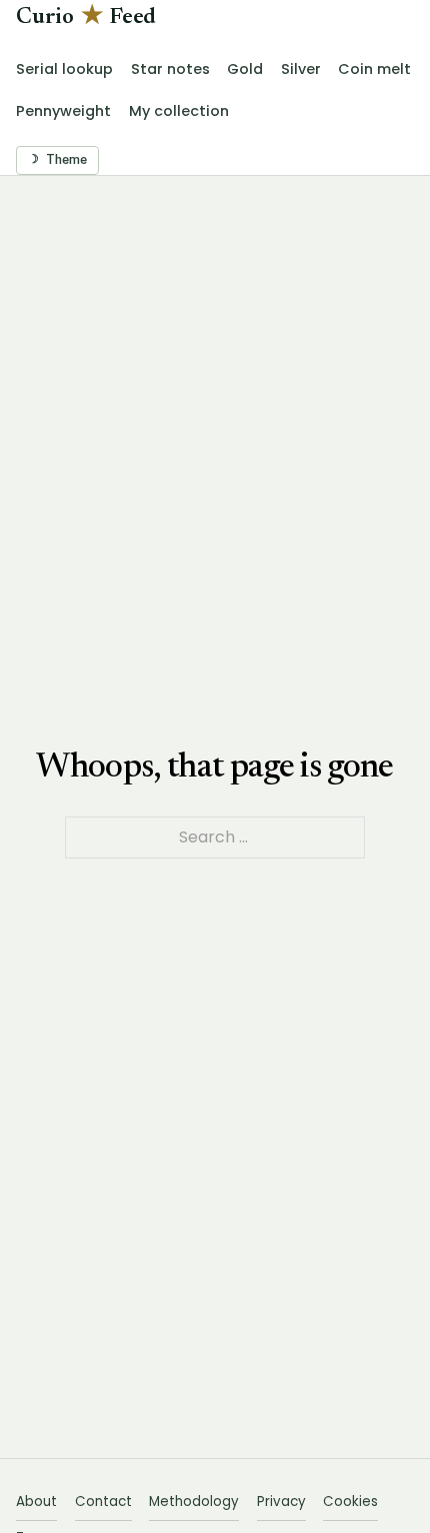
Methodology (194, 1501)
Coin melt (374, 69)
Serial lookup (64, 69)
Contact (103, 1501)
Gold (245, 69)
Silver (301, 69)
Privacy (281, 1501)
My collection (179, 111)
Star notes (170, 69)
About (36, 1501)
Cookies (350, 1501)
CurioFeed (86, 17)
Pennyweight (63, 111)
